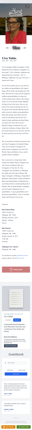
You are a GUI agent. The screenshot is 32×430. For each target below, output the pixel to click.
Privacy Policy (11, 422)
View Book (8, 320)
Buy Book (17, 320)
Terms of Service (20, 422)
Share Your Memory (10, 346)
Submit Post (16, 374)
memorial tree (22, 255)
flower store (20, 258)
